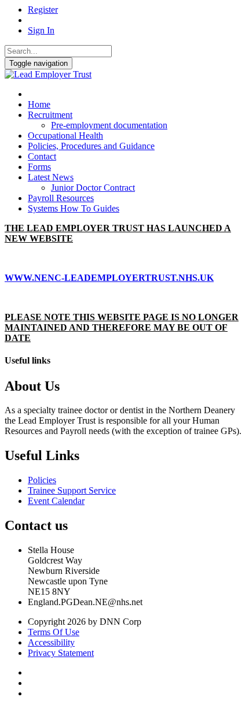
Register (43, 9)
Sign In (41, 30)
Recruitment (50, 115)
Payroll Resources (61, 198)
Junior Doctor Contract (93, 187)
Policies (42, 480)
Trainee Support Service (72, 490)
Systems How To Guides (73, 208)
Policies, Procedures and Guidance (91, 146)
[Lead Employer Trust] (48, 74)
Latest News (51, 177)
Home (39, 104)
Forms (39, 167)
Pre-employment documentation (109, 125)
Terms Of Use (53, 632)
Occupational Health (65, 135)
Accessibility (51, 642)
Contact (42, 156)
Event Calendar (56, 501)
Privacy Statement (61, 653)
